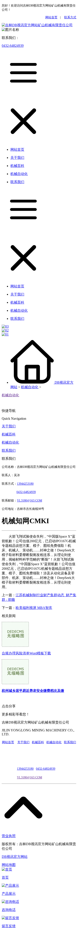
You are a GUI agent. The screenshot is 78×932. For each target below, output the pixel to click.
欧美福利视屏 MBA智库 (34, 608)
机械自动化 (29, 387)
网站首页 (51, 17)
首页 (5, 877)
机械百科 (9, 434)
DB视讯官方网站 (15, 857)
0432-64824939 (13, 45)
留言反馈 (9, 926)
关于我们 (9, 426)
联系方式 (70, 17)
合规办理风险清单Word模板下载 (26, 653)
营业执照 (9, 836)
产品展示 (9, 893)
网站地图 (9, 865)
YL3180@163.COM (29, 777)
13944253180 (25, 483)
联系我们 (9, 450)
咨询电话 (9, 910)
